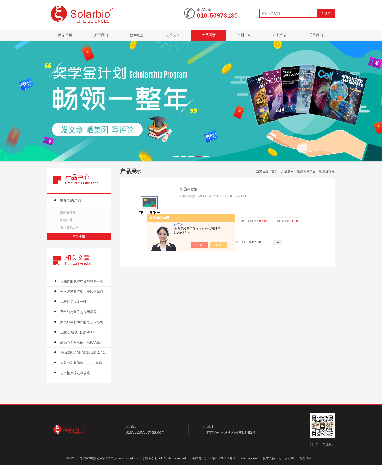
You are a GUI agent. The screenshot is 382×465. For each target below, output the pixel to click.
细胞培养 (66, 220)
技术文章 (173, 35)
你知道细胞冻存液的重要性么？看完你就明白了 (84, 281)
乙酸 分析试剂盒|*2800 (77, 332)
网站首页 (65, 35)
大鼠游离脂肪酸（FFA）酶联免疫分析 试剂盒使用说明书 (84, 363)
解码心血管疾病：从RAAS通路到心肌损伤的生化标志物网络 (84, 342)
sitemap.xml (249, 458)
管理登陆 (305, 458)
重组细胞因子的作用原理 (78, 312)
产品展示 (208, 35)
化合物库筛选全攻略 (75, 373)
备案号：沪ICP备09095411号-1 (213, 458)
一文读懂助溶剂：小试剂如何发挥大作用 (84, 291)
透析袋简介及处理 (73, 302)
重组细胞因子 (69, 227)
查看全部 (79, 236)
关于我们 (101, 35)
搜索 (328, 13)
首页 (274, 171)
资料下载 (244, 35)
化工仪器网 (286, 458)
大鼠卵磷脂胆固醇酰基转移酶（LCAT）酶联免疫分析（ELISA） (84, 322)
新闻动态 (137, 35)
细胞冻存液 (68, 212)
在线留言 (280, 35)
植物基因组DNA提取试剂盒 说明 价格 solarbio (84, 352)
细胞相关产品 (70, 200)
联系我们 (316, 35)
